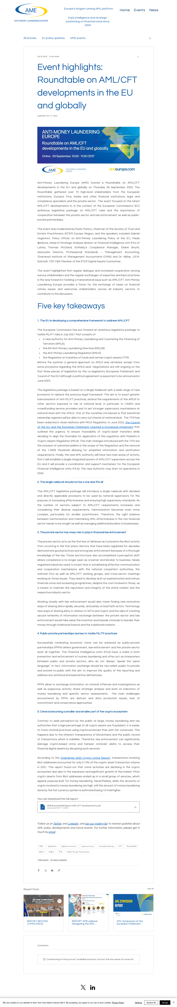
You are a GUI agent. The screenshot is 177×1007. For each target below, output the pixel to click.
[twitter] (83, 987)
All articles (30, 38)
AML (41, 846)
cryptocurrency (87, 846)
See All (150, 889)
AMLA (51, 852)
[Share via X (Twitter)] (45, 870)
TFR (60, 852)
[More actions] (138, 56)
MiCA (41, 852)
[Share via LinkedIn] (52, 870)
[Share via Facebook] (38, 870)
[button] (150, 38)
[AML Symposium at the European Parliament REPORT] (133, 905)
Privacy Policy (118, 1002)
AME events (77, 38)
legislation (52, 846)
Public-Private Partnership (78, 852)
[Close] (173, 1002)
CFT (120, 846)
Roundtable (132, 846)
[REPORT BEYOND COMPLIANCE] (44, 905)
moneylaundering (106, 846)
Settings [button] (138, 1002)
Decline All (151, 1002)
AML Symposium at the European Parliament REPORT (130, 922)
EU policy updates (53, 38)
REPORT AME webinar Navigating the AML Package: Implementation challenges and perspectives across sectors (88, 922)
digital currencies (68, 846)
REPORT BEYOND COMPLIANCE (37, 922)
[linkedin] (92, 987)
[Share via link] (59, 870)
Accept (165, 1002)
